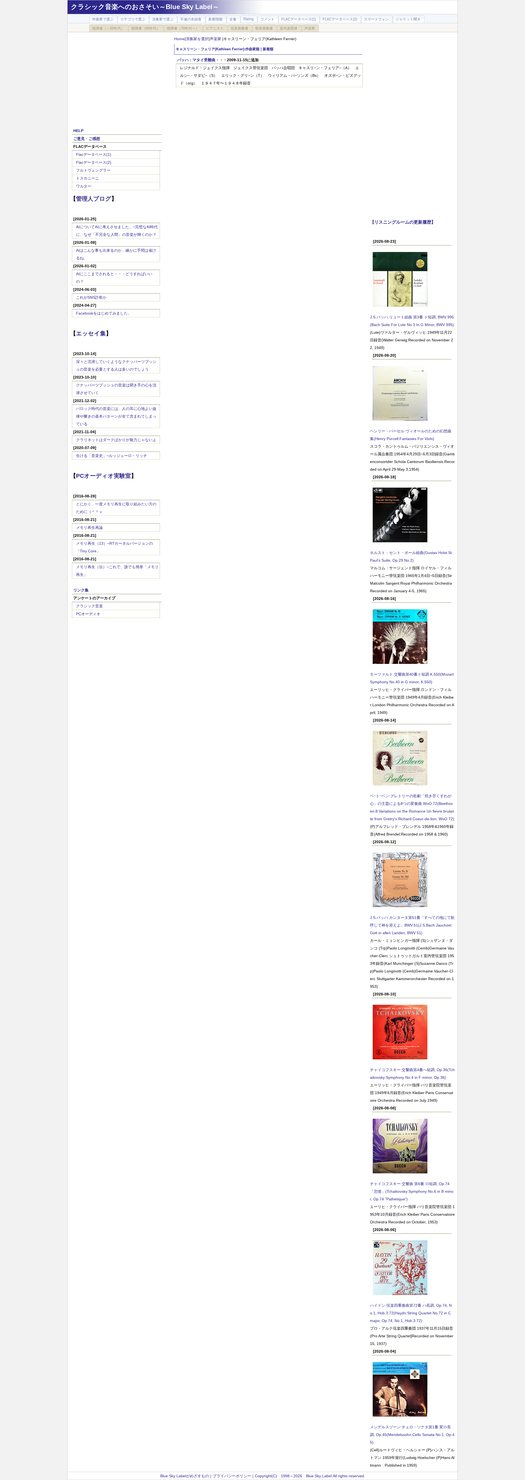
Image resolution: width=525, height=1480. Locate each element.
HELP (78, 130)
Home (179, 39)
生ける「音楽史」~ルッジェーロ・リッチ (111, 455)
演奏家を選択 (197, 39)
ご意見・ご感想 (86, 138)
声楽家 (216, 39)
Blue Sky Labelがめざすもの (184, 1476)
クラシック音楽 (89, 606)
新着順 (268, 49)
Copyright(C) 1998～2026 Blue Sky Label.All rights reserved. (310, 1476)
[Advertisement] (117, 77)
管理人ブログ (93, 198)
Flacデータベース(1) (93, 154)
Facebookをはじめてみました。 (104, 313)
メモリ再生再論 (89, 527)
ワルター (83, 186)
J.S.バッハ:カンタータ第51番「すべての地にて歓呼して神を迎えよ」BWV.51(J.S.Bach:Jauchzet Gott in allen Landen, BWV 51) (412, 925)
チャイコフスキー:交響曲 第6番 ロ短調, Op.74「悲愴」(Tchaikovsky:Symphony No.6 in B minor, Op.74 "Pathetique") (411, 1191)
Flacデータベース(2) (93, 162)
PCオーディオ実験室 (103, 476)
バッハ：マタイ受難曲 (196, 60)
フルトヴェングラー (93, 170)
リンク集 (81, 590)
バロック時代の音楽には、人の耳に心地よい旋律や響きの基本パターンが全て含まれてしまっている (116, 416)
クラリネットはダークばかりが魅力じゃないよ (116, 440)
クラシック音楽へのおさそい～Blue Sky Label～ (145, 6)
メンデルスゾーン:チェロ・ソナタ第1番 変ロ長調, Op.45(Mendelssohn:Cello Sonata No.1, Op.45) (412, 1434)
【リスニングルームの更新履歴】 (403, 221)
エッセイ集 (91, 333)
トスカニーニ (87, 178)
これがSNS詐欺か (91, 297)
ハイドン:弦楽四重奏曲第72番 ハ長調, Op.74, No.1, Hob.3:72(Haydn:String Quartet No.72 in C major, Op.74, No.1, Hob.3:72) (411, 1313)
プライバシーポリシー (232, 1476)
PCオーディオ (88, 614)
